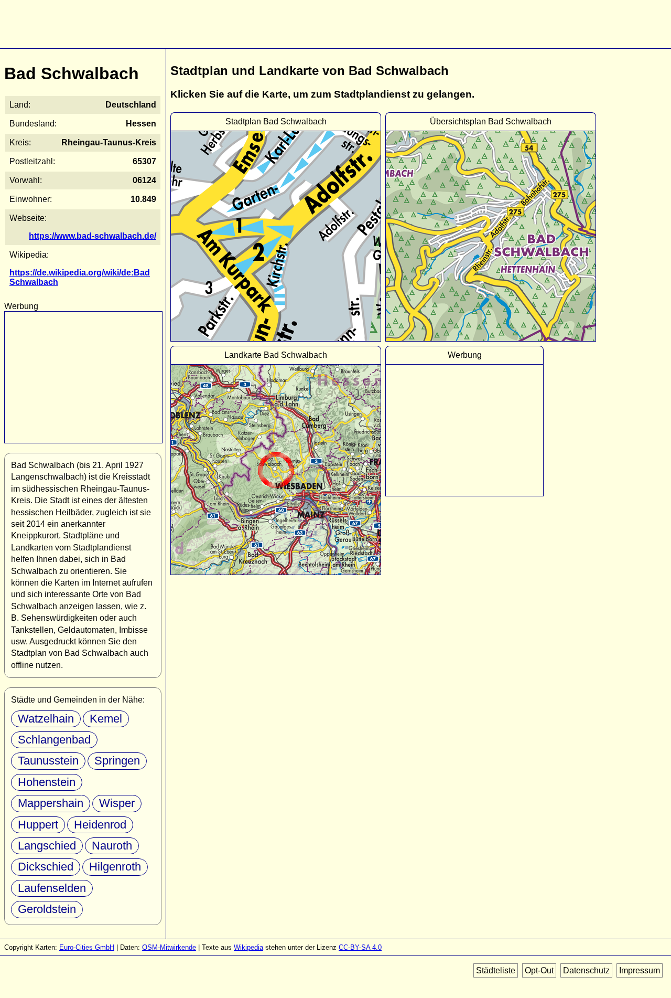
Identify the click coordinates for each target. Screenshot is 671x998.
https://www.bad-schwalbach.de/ (92, 235)
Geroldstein (47, 909)
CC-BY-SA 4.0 (360, 947)
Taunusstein (48, 760)
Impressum (639, 970)
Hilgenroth (115, 866)
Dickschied (45, 866)
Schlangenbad (54, 739)
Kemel (106, 718)
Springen (117, 760)
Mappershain (50, 803)
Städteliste (495, 970)
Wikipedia (248, 947)
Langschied (47, 845)
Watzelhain (46, 718)
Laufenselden (52, 888)
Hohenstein (46, 782)
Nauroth (112, 845)
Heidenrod (100, 824)
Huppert (38, 824)
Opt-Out (539, 970)
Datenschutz (586, 970)
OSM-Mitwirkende (169, 947)
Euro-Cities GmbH (86, 947)
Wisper (117, 803)
